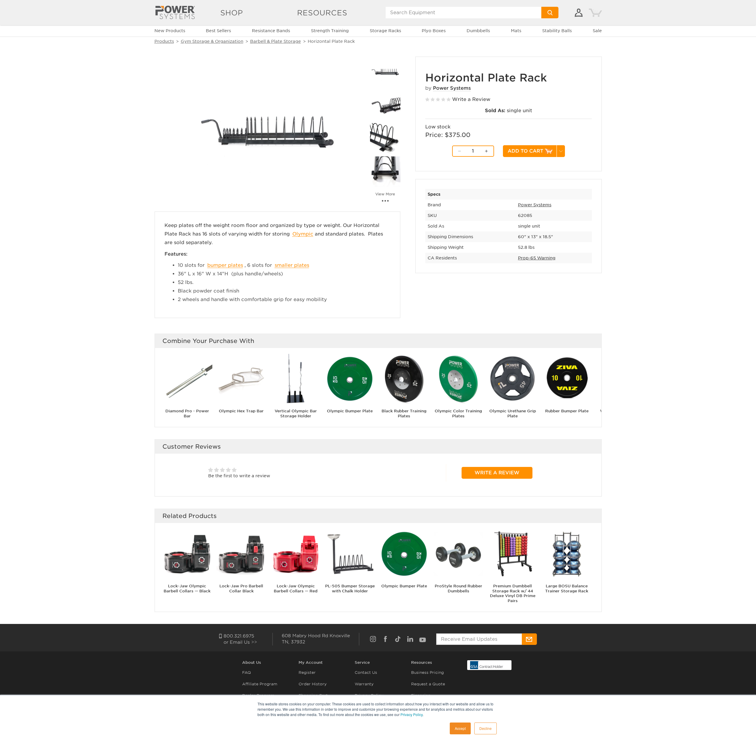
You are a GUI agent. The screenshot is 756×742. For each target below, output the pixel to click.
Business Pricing (427, 672)
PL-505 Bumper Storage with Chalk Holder (350, 588)
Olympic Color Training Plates (458, 413)
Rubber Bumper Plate (567, 411)
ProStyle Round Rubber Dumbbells (458, 588)
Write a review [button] (497, 472)
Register (307, 672)
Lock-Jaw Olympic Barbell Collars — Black (187, 588)
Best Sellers (218, 30)
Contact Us (366, 672)
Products (164, 41)
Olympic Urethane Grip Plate (512, 413)
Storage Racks (385, 30)
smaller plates (292, 265)
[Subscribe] (529, 639)
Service (362, 662)
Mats (516, 30)
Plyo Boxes (434, 30)
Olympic (302, 234)
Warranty (364, 684)
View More (385, 194)
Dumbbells (478, 30)
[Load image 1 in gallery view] (385, 71)
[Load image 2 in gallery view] (385, 105)
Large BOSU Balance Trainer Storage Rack (566, 588)
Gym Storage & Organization (212, 41)
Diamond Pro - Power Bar (187, 413)
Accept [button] (460, 728)
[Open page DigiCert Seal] (486, 665)
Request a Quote (428, 684)
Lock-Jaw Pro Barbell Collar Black (241, 588)
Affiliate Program (259, 684)
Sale (597, 30)
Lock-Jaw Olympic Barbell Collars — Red (295, 588)
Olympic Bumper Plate (350, 411)
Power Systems (452, 88)
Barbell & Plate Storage (275, 41)
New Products (169, 30)
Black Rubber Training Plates (404, 413)
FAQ (246, 672)
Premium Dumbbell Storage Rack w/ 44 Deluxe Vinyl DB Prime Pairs (512, 593)
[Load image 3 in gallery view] (385, 138)
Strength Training (330, 30)
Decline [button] (485, 728)
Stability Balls (557, 30)
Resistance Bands (271, 30)
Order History (313, 684)
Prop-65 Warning (536, 258)
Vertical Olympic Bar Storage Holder (296, 413)
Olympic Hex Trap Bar (241, 411)
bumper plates (225, 265)
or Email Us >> (240, 642)
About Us (251, 662)
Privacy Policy (411, 714)
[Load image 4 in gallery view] (385, 171)
